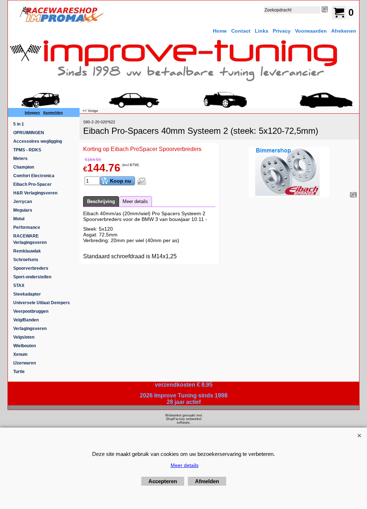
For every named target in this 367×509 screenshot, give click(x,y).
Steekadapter (27, 294)
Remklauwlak (27, 251)
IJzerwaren (24, 363)
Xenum (20, 354)
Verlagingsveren (30, 328)
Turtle (19, 371)
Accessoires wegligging (37, 141)
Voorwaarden (311, 31)
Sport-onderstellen (32, 276)
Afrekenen (343, 31)
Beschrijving (101, 201)
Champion (23, 167)
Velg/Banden (26, 319)
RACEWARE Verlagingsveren (30, 239)
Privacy (282, 31)
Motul (18, 218)
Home (220, 31)
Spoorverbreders (30, 268)
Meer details (135, 201)
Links (261, 31)
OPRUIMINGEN (28, 132)
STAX (18, 285)
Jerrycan (22, 201)
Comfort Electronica (33, 175)
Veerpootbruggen (30, 311)
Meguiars (22, 210)
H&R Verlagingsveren (35, 192)
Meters (20, 158)
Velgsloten (23, 337)
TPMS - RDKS (27, 149)
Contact (241, 31)
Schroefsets (25, 259)
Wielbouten (24, 345)
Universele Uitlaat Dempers (41, 302)
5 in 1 (18, 124)
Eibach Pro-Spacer (32, 184)
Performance (26, 227)
